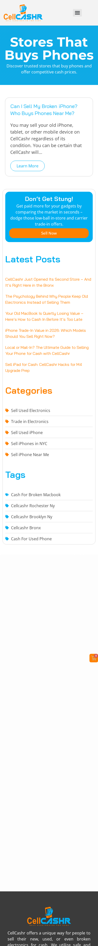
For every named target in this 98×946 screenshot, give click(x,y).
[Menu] (77, 13)
